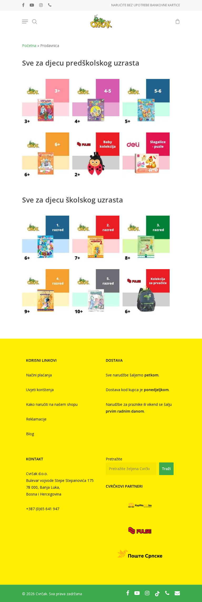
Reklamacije (36, 419)
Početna (29, 45)
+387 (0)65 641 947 (42, 508)
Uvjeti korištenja (40, 389)
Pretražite (114, 458)
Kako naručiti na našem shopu (52, 404)
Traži (166, 468)
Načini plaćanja (39, 374)
